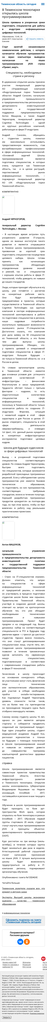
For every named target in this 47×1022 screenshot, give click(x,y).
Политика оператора (37, 1013)
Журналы (27, 962)
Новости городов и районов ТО (11, 965)
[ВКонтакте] (20, 942)
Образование (8, 36)
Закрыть (6, 1017)
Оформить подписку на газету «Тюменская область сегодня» (23, 921)
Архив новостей (9, 962)
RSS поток (27, 967)
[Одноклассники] (27, 942)
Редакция (27, 964)
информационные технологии (17, 913)
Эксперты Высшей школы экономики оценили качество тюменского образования (23, 901)
